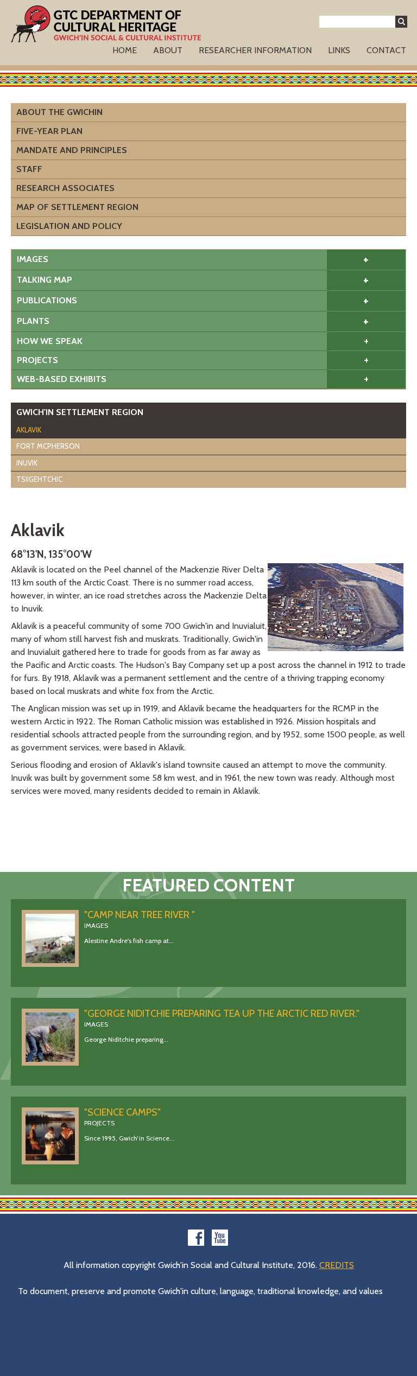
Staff (29, 169)
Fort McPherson (48, 446)
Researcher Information (255, 50)
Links (339, 50)
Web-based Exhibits (61, 379)
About (167, 50)
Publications (47, 300)
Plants (33, 321)
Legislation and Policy (69, 226)
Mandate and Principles (71, 150)
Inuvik (26, 462)
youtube (220, 1238)
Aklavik (28, 429)
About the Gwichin (59, 112)
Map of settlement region (77, 207)
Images (32, 259)
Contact (386, 50)
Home (124, 50)
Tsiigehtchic (39, 479)
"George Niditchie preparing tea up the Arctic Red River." (221, 1014)
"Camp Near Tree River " (139, 915)
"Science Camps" (122, 1112)
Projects (37, 360)
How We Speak (50, 341)
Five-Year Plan (49, 131)
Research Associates (65, 188)
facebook (196, 1238)
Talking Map (44, 280)
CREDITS (336, 1265)
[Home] (106, 23)
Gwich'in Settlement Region (79, 412)
